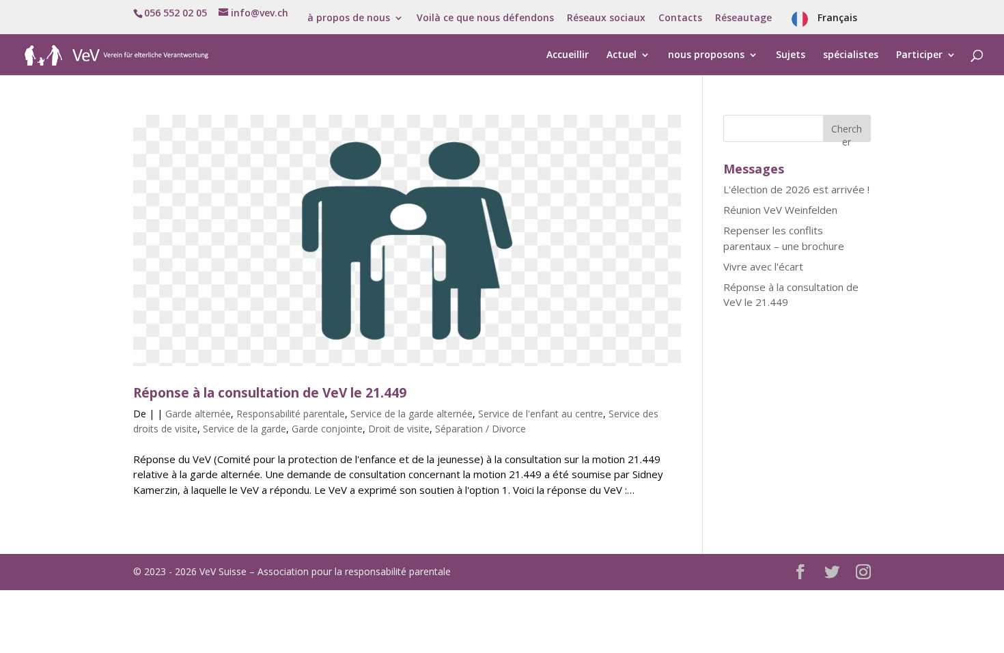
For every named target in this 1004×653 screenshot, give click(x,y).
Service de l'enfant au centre (540, 413)
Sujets (790, 55)
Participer (919, 55)
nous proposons (706, 55)
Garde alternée (198, 413)
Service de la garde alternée (411, 413)
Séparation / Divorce (480, 428)
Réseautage (743, 18)
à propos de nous (348, 18)
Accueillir (567, 55)
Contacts (680, 18)
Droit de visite (399, 428)
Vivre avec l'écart (763, 266)
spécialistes (850, 55)
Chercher (846, 132)
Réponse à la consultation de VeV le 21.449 (269, 393)
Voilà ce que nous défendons (485, 18)
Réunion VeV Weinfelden (780, 210)
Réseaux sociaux (606, 18)
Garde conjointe (327, 428)
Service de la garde (244, 428)
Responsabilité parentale (290, 413)
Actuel (621, 55)
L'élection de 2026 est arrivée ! (796, 189)
